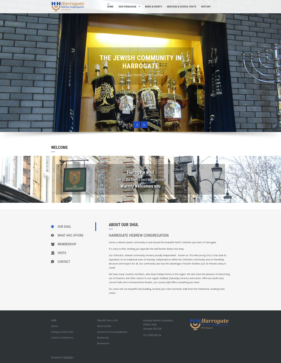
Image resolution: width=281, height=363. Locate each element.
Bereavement (103, 343)
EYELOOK (68, 357)
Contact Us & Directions (62, 337)
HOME (54, 320)
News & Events (153, 6)
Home (110, 6)
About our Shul (104, 326)
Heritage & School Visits (181, 6)
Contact (112, 20)
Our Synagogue (127, 6)
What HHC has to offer (107, 320)
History (206, 6)
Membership (103, 337)
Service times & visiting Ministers (112, 332)
